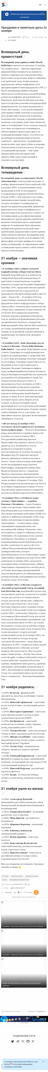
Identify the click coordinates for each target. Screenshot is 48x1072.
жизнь (4, 880)
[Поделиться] (2, 892)
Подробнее (24, 1023)
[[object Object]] (15, 892)
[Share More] (36, 892)
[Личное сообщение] (27, 37)
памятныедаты (17, 876)
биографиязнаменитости (19, 880)
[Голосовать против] (7, 888)
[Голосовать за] (2, 888)
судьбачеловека (31, 876)
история (12, 40)
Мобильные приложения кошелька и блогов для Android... (28, 15)
